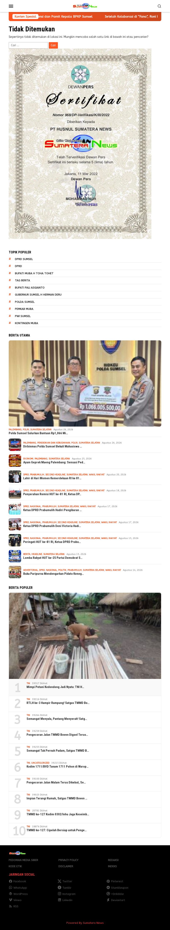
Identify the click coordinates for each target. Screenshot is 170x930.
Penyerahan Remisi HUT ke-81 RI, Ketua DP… (52, 494)
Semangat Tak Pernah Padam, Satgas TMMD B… (58, 750)
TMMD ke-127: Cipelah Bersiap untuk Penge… (57, 830)
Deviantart (118, 900)
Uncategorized (40, 763)
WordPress (20, 893)
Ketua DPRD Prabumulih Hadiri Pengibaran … (52, 510)
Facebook (19, 881)
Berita (26, 554)
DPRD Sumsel (24, 259)
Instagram (68, 893)
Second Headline (55, 474)
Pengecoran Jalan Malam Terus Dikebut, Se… (56, 782)
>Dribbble (117, 893)
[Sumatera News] (85, 6)
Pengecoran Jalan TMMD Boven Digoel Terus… (57, 735)
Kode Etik (15, 866)
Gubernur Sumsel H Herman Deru (38, 294)
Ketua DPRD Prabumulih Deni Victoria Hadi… (52, 526)
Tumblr (66, 887)
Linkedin (67, 900)
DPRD (18, 266)
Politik (62, 570)
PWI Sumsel (22, 316)
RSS (15, 906)
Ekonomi (28, 458)
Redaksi (113, 860)
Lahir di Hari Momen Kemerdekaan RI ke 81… (52, 478)
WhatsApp (20, 887)
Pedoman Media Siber (23, 860)
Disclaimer (65, 866)
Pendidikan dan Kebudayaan (53, 442)
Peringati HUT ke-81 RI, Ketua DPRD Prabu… (52, 542)
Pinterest (117, 881)
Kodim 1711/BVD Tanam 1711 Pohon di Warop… (58, 766)
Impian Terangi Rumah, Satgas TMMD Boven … (57, 798)
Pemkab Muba (24, 308)
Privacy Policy (68, 860)
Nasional (35, 506)
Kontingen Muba (26, 323)
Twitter (67, 881)
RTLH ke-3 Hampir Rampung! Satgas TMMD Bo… (58, 703)
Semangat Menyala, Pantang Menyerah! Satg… (57, 719)
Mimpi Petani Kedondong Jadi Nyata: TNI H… (55, 687)
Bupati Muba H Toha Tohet (34, 273)
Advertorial (30, 570)
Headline (37, 554)
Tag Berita (22, 280)
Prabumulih (37, 474)
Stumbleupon (119, 887)
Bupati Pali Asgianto (30, 287)
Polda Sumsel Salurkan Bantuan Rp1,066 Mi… (38, 433)
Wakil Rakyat (96, 474)
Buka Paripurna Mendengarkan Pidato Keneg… (53, 574)
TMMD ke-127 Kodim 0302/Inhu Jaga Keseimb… (58, 814)
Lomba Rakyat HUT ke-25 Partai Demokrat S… (53, 558)
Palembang (15, 429)
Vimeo (17, 900)
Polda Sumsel (24, 301)
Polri (26, 429)
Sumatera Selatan (40, 429)
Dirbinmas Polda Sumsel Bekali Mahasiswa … (52, 446)
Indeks (112, 866)
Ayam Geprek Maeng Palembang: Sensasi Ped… (54, 462)
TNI (28, 683)
